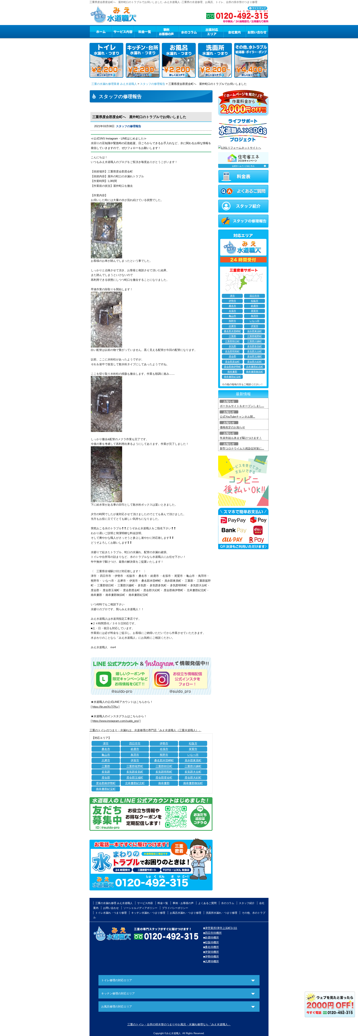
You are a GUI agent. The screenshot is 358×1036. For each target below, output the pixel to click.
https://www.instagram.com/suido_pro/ (115, 720)
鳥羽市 (135, 754)
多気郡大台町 (193, 771)
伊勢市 (164, 743)
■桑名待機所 (211, 947)
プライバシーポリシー (175, 907)
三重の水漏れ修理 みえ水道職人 (114, 903)
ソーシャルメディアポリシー (140, 907)
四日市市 (134, 743)
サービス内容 (123, 31)
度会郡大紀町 (193, 777)
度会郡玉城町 (134, 777)
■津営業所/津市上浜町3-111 (220, 928)
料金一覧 (145, 31)
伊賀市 (135, 760)
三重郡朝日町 (164, 766)
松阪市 (193, 743)
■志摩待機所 (211, 961)
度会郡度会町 (164, 777)
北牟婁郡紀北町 (135, 783)
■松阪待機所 (211, 942)
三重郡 (106, 766)
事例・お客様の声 (167, 31)
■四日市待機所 (212, 932)
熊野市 (164, 754)
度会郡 (106, 777)
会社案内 (234, 31)
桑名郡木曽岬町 (164, 760)
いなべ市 (193, 754)
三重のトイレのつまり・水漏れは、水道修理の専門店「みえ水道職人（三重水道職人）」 (145, 730)
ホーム (101, 31)
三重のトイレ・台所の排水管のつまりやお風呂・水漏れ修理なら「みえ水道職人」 (179, 1024)
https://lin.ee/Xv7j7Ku (105, 706)
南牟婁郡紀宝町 (106, 788)
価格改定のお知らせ (232, 427)
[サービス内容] (116, 31)
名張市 (164, 749)
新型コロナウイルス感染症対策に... (242, 448)
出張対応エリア (212, 31)
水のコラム (190, 31)
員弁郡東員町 (193, 760)
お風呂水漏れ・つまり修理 (185, 912)
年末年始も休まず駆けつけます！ (241, 437)
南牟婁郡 (163, 783)
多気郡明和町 (164, 771)
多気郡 (106, 771)
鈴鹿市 (135, 749)
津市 (106, 743)
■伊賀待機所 (211, 951)
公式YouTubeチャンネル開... (237, 416)
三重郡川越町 (193, 766)
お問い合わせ (257, 31)
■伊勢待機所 (211, 956)
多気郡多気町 (134, 771)
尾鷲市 (193, 749)
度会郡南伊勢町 (106, 783)
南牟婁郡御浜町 (193, 783)
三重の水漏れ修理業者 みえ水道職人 (114, 83)
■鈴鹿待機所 (211, 937)
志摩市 (106, 760)
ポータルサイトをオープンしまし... (242, 406)
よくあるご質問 (207, 903)
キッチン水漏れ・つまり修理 (148, 912)
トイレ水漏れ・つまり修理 (111, 912)
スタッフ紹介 (247, 903)
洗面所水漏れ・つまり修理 (221, 912)
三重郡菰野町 (134, 766)
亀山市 (106, 754)
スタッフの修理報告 (152, 83)
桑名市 (106, 749)
